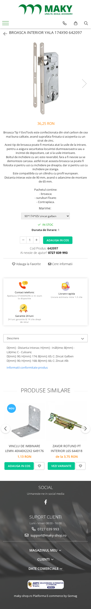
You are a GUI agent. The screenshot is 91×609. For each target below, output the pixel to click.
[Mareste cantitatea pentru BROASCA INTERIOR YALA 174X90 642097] (36, 240)
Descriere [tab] (13, 338)
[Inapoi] (3, 34)
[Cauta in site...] (86, 23)
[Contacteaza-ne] (65, 23)
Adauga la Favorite (28, 264)
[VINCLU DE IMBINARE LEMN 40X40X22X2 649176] (24, 421)
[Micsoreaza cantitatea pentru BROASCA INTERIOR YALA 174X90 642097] (23, 240)
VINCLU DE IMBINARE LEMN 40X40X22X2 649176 (24, 448)
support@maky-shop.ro (48, 535)
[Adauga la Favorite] (39, 466)
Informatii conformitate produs (27, 367)
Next (84, 83)
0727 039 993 (48, 529)
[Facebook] (45, 502)
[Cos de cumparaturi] (75, 23)
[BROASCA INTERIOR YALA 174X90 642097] (45, 79)
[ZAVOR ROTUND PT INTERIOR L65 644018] (66, 421)
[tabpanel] (45, 79)
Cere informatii (61, 264)
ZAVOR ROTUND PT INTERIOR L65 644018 (66, 448)
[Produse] (6, 24)
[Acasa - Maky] (45, 9)
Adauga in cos (58, 240)
